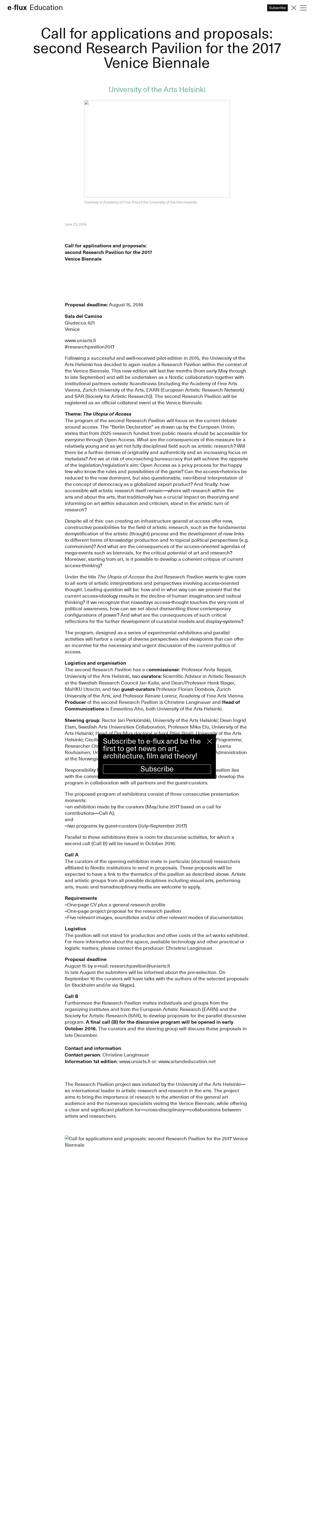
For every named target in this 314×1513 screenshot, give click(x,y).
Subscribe (157, 769)
